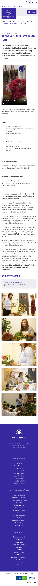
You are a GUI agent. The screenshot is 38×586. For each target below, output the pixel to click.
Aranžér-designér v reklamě (13, 282)
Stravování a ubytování (19, 520)
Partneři (19, 549)
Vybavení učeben (19, 552)
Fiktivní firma (19, 523)
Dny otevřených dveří (19, 476)
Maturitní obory (19, 466)
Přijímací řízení (19, 478)
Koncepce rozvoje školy (19, 544)
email (20, 6)
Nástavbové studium (19, 471)
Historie (19, 562)
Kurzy (19, 513)
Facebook (22, 2)
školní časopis (12, 6)
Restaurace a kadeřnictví (19, 557)
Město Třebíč (19, 560)
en (33, 2)
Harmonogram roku (19, 495)
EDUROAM (19, 518)
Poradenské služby (19, 515)
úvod (3, 21)
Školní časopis (19, 508)
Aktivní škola (19, 542)
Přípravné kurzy (19, 483)
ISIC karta (19, 502)
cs (30, 2)
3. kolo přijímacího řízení (19, 481)
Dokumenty (19, 539)
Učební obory (27, 21)
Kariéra (19, 565)
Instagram (26, 2)
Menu (33, 12)
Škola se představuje (19, 537)
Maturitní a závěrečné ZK (19, 500)
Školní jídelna (19, 525)
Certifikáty (19, 547)
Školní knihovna (19, 505)
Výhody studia (19, 463)
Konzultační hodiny (19, 510)
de (36, 2)
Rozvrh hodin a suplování (19, 497)
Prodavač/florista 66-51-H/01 (15, 24)
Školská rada (19, 555)
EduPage (3, 6)
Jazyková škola (19, 473)
